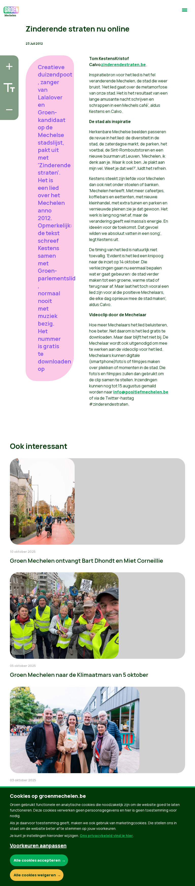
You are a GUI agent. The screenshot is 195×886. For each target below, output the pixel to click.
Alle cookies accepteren (37, 860)
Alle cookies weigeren (35, 875)
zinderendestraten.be (123, 64)
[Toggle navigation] (184, 12)
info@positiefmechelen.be (140, 392)
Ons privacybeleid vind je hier (106, 835)
